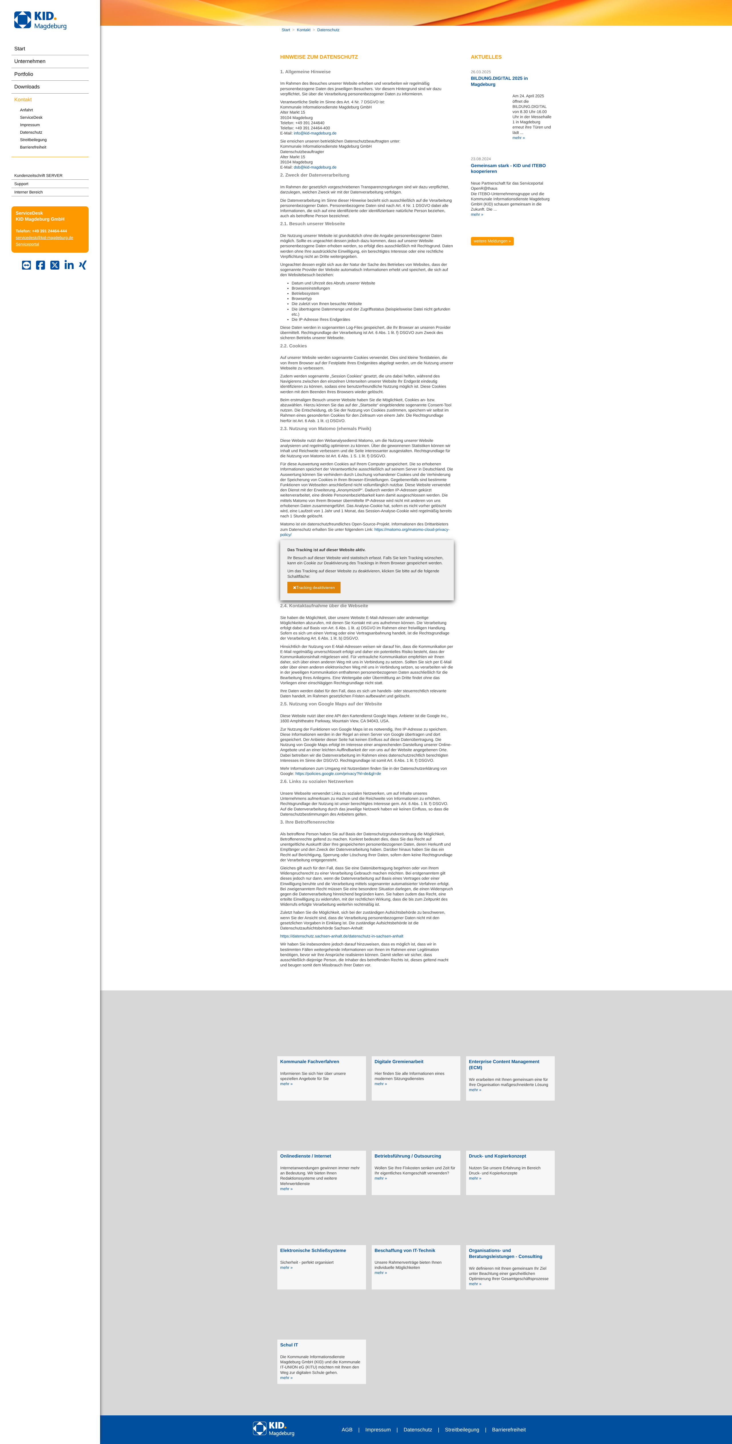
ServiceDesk (31, 117)
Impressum (30, 124)
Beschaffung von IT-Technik (405, 1250)
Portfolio (23, 74)
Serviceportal (27, 244)
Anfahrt (26, 110)
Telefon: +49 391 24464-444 (41, 231)
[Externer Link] (40, 265)
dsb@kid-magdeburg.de (315, 167)
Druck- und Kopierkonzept (497, 1156)
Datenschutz (31, 132)
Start (19, 49)
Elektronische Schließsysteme (313, 1250)
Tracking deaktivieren (315, 587)
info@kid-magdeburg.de (315, 133)
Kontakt (23, 99)
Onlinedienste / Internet (305, 1156)
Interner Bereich (28, 192)
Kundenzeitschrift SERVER (38, 175)
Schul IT (289, 1345)
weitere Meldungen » (492, 241)
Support (21, 183)
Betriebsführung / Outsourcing (408, 1156)
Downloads (27, 87)
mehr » (518, 137)
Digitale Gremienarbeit (399, 1061)
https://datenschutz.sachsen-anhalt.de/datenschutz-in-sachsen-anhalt (341, 936)
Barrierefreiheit (33, 147)
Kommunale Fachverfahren (309, 1061)
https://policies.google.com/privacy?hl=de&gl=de (338, 773)
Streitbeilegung (33, 139)
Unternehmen (29, 61)
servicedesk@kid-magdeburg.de (44, 237)
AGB (347, 1430)
